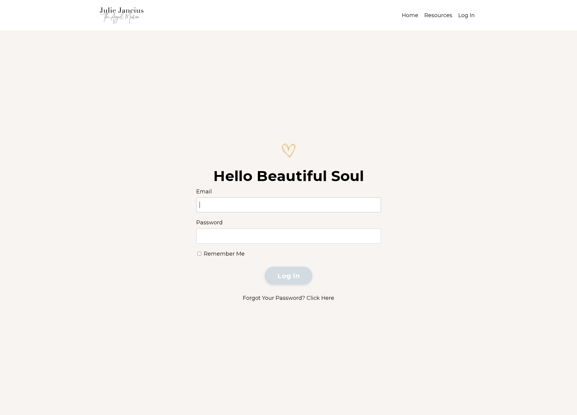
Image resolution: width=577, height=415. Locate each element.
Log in (288, 276)
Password (209, 222)
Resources (438, 15)
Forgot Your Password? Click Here (288, 298)
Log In (466, 15)
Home (410, 15)
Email (204, 191)
